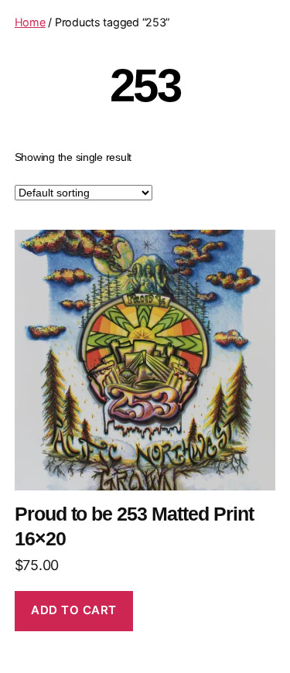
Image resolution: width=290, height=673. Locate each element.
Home (30, 22)
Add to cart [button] (74, 610)
